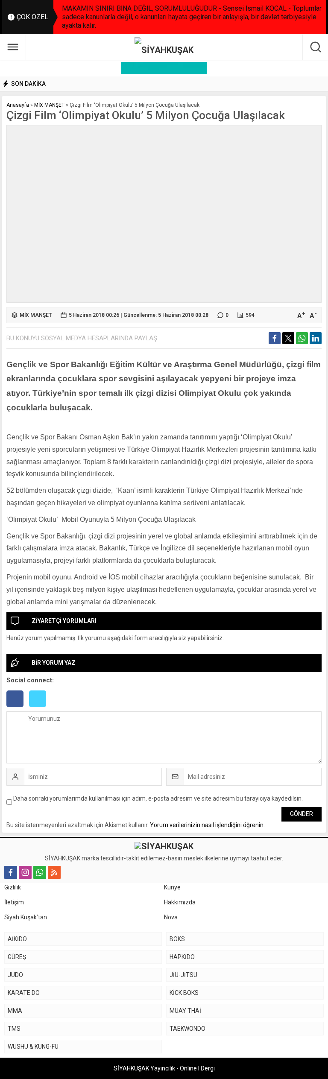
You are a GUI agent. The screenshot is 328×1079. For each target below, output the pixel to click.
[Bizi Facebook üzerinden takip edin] (10, 872)
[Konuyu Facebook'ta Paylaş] (275, 338)
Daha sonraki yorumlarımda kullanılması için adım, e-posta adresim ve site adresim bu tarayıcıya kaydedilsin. (158, 798)
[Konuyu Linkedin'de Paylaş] (316, 338)
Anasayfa (17, 105)
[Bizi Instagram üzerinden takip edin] (25, 872)
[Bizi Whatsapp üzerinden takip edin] (39, 872)
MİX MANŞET (49, 105)
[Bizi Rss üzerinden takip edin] (54, 872)
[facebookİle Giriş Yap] (17, 708)
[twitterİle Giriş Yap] (39, 708)
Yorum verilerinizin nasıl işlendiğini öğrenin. (207, 825)
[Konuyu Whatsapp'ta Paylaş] (302, 338)
